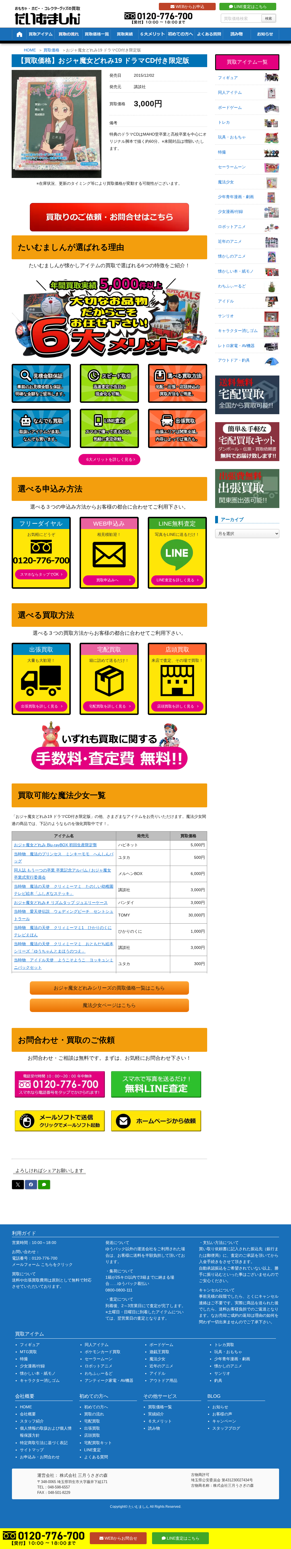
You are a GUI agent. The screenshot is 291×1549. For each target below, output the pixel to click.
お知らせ (220, 1407)
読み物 (154, 1428)
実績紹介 (156, 1414)
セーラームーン (232, 167)
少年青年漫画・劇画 (236, 196)
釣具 (218, 1380)
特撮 (222, 152)
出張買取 (92, 1428)
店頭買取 (92, 1435)
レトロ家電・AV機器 (236, 345)
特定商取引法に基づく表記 (44, 1442)
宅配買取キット (98, 1442)
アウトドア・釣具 (234, 360)
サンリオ (226, 316)
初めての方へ (96, 1407)
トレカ (224, 122)
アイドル (226, 301)
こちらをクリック (57, 1264)
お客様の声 (222, 1414)
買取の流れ (94, 1414)
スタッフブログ (226, 1428)
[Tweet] (18, 1184)
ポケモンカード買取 (102, 1351)
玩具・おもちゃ (232, 137)
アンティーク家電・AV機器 (109, 1380)
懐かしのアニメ (232, 256)
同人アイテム (230, 92)
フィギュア (228, 77)
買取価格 (51, 50)
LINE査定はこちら (250, 6)
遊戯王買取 (159, 1351)
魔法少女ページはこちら (109, 1005)
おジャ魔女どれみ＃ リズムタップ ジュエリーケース (61, 902)
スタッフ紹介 (32, 1421)
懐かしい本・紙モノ (236, 271)
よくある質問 (96, 1457)
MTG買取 (28, 1351)
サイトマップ (32, 1450)
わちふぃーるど (232, 286)
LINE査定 (92, 1450)
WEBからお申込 (189, 6)
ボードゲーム (230, 107)
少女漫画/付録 (230, 211)
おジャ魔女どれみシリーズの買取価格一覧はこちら (109, 988)
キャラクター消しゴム (238, 330)
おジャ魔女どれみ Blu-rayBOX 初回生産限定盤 (55, 845)
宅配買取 (92, 1421)
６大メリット (160, 1421)
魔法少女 (226, 182)
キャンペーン (224, 1421)
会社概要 (28, 1414)
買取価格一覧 (160, 1407)
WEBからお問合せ (120, 1538)
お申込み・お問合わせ (40, 1457)
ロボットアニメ (232, 226)
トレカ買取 (224, 1344)
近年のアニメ (230, 241)
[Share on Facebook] (31, 1184)
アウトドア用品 (163, 1380)
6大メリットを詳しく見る (109, 459)
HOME (30, 50)
